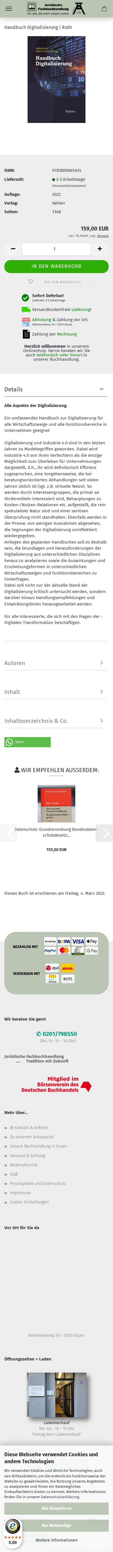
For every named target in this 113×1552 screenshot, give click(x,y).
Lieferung (81, 309)
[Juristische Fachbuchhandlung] (56, 8)
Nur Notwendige (56, 1525)
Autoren (14, 663)
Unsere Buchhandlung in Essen (38, 1146)
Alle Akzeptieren (56, 1508)
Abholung (41, 319)
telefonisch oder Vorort (59, 355)
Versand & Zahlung (27, 1155)
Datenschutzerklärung (60, 1497)
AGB (13, 1174)
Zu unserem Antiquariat (32, 1137)
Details (13, 389)
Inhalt (12, 691)
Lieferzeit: (14, 179)
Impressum (20, 1192)
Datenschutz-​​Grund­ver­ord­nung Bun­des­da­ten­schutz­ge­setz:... (56, 832)
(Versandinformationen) (69, 186)
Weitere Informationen (57, 1540)
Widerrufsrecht (23, 1165)
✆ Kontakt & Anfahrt (29, 1127)
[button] (13, 249)
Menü (8, 8)
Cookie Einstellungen (29, 1202)
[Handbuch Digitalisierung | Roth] (56, 79)
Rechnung (67, 334)
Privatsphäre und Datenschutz (38, 1183)
